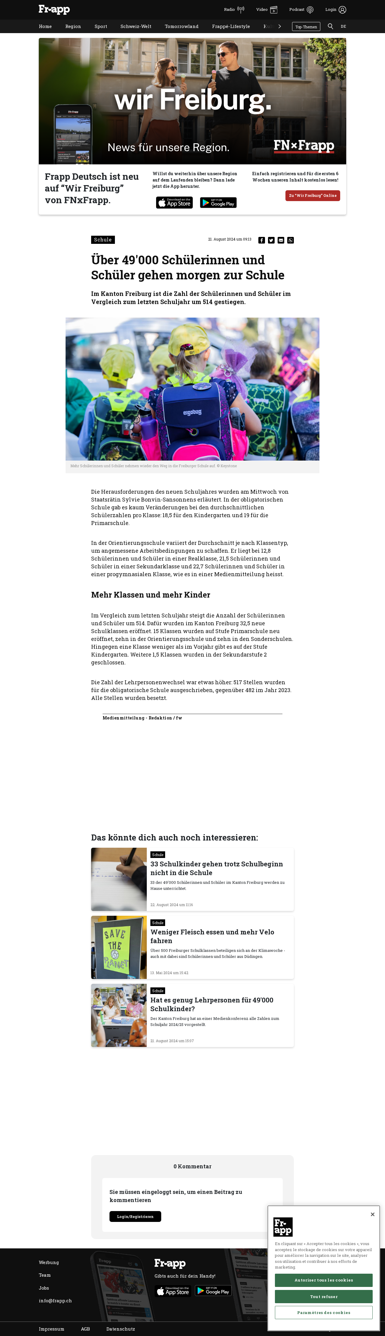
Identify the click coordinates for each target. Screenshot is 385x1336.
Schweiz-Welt (131, 34)
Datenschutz (120, 1329)
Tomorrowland (177, 34)
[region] (323, 1268)
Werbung (49, 1262)
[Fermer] (372, 1214)
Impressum (51, 1329)
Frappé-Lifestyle (226, 34)
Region (69, 34)
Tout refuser (324, 1296)
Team (45, 1275)
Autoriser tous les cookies (323, 1280)
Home (40, 34)
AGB (85, 1329)
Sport (96, 34)
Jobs (44, 1288)
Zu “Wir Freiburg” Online (313, 195)
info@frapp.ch (55, 1300)
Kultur (266, 34)
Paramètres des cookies (323, 1312)
